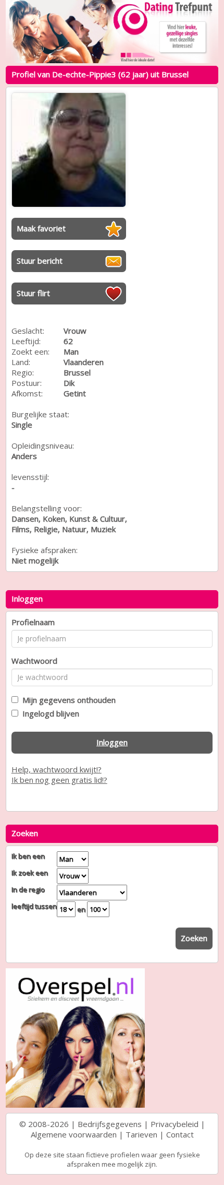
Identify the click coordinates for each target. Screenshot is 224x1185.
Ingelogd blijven (48, 713)
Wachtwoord (34, 660)
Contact (180, 1134)
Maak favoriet (41, 228)
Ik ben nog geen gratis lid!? (59, 780)
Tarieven (141, 1134)
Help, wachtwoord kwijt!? (56, 769)
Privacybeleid (174, 1124)
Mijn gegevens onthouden (67, 700)
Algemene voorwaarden (74, 1134)
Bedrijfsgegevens (110, 1124)
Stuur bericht (40, 260)
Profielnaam (33, 622)
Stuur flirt (33, 293)
